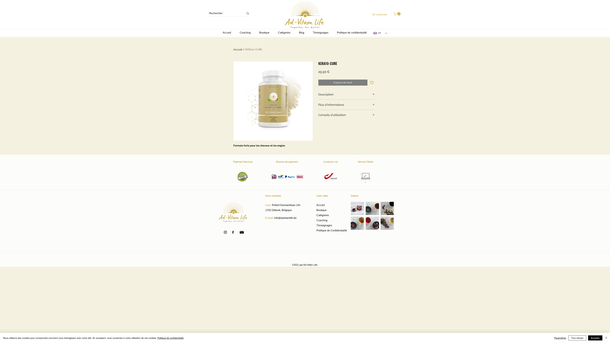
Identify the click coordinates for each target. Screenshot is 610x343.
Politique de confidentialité (170, 338)
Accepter (595, 338)
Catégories (322, 215)
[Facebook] (233, 232)
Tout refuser (577, 338)
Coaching (321, 220)
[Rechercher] (248, 13)
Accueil (237, 49)
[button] (397, 13)
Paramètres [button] (560, 338)
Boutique (321, 210)
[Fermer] (606, 337)
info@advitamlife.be (285, 218)
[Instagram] (225, 232)
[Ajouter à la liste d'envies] (372, 83)
